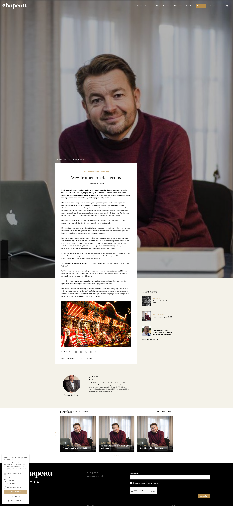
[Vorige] (57, 434)
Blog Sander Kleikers (84, 359)
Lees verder (14, 470)
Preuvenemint (156, 328)
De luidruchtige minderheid (151, 448)
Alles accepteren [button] (15, 492)
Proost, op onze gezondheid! (162, 317)
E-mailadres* (134, 474)
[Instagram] (31, 482)
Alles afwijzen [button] (15, 496)
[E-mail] (76, 352)
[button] (189, 6)
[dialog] (15, 479)
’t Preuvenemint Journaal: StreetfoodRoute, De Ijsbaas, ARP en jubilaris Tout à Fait (162, 332)
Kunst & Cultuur (157, 298)
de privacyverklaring (150, 483)
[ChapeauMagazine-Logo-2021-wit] (38, 474)
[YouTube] (38, 482)
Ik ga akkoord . (145, 483)
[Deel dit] (80, 352)
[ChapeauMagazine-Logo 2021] (14, 6)
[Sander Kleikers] (97, 183)
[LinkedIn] (34, 482)
